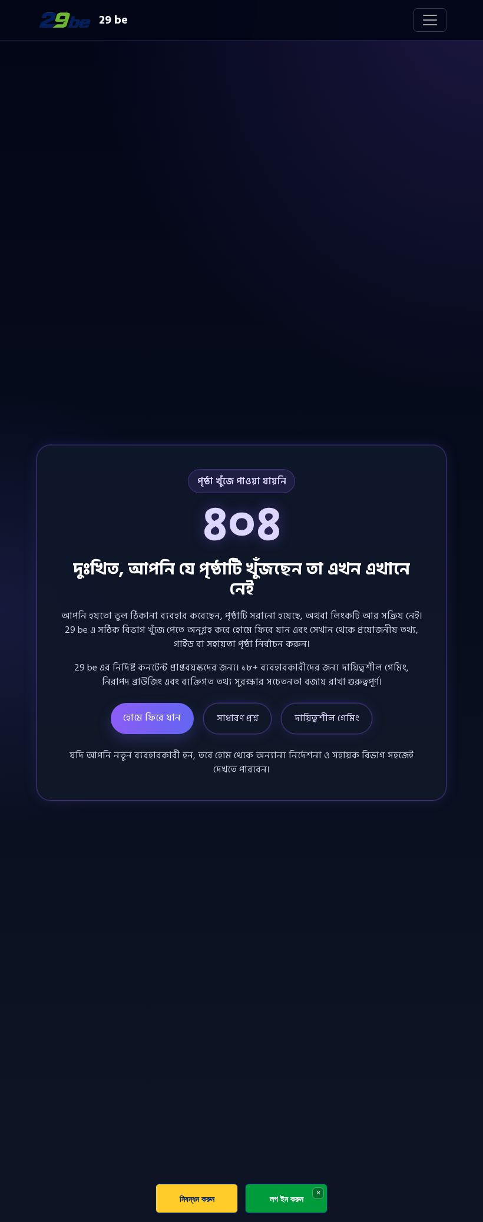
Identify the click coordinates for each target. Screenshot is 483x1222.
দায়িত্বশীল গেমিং (327, 718)
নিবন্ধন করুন (197, 1198)
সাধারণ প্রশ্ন (238, 718)
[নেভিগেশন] (429, 20)
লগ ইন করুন (286, 1198)
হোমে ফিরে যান (152, 717)
